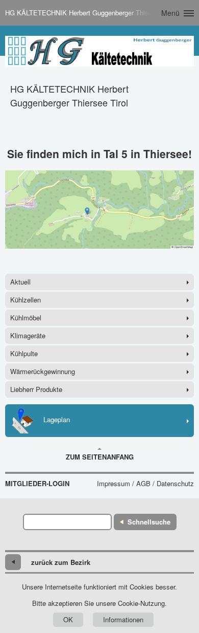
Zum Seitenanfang (100, 457)
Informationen (123, 619)
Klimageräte (27, 335)
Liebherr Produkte (36, 389)
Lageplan (56, 419)
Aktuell (20, 282)
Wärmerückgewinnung (42, 371)
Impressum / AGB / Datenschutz (145, 483)
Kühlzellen (25, 299)
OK (68, 619)
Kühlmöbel (25, 317)
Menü (170, 13)
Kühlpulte (24, 353)
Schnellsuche (149, 522)
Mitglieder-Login (37, 483)
